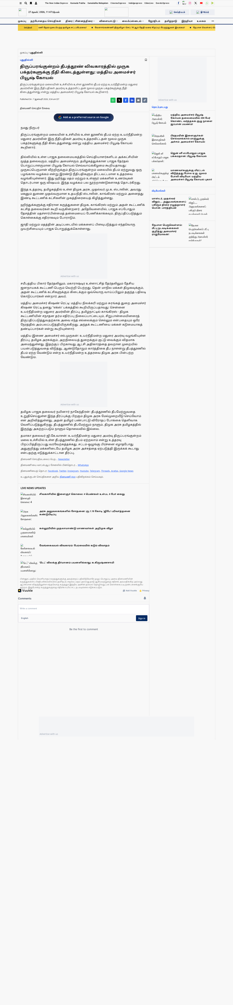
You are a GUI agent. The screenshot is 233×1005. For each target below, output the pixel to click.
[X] (195, 3)
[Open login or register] (36, 3)
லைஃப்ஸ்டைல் (132, 21)
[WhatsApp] (207, 3)
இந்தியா (187, 21)
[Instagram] (190, 3)
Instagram (73, 470)
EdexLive (149, 3)
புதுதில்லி (26, 59)
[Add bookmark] (146, 60)
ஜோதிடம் (154, 21)
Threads (105, 470)
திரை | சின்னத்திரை (79, 21)
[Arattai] (184, 3)
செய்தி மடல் (179, 12)
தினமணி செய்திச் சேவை (35, 108)
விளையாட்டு (107, 21)
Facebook (53, 470)
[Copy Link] (144, 100)
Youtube (84, 470)
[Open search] (25, 3)
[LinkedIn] (132, 100)
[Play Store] (213, 3)
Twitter (62, 470)
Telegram (95, 470)
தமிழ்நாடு (171, 21)
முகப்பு (22, 21)
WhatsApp (83, 465)
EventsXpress (162, 3)
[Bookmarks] (30, 3)
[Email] (138, 100)
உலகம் (201, 21)
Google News (126, 470)
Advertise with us (70, 276)
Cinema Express (118, 3)
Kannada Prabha (77, 3)
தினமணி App (68, 476)
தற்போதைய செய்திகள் (45, 21)
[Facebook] (178, 3)
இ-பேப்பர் (205, 12)
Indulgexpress (135, 3)
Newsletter (64, 459)
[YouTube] (201, 3)
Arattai (114, 470)
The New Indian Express (56, 3)
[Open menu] (20, 3)
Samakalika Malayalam (97, 3)
